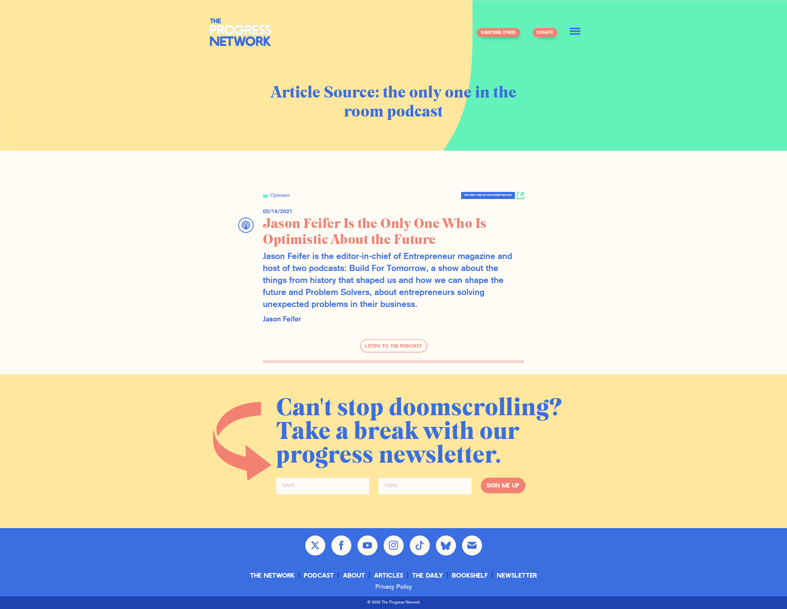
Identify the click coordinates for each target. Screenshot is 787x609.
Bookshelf (470, 575)
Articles (388, 575)
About (354, 575)
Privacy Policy (393, 587)
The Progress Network (240, 32)
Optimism (280, 195)
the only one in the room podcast (488, 195)
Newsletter (517, 575)
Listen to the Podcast (393, 345)
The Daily (427, 575)
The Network (272, 575)
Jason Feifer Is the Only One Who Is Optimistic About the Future (375, 232)
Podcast (319, 575)
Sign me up (503, 485)
